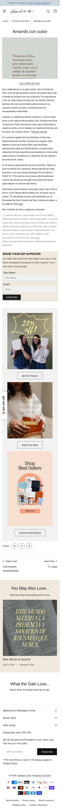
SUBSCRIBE (11, 297)
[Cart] (55, 11)
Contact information (38, 805)
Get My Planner (30, 375)
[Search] (48, 11)
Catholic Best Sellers (30, 532)
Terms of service (46, 800)
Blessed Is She (24, 775)
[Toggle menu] (4, 11)
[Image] (29, 341)
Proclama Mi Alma (20, 21)
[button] (3, 405)
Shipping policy (19, 805)
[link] (15, 546)
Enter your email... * (15, 751)
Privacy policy (28, 800)
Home (5, 21)
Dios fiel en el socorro (17, 657)
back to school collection (39, 3)
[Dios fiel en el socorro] (30, 627)
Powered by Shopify (41, 775)
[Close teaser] (8, 391)
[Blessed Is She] (22, 11)
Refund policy (12, 800)
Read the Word (30, 444)
